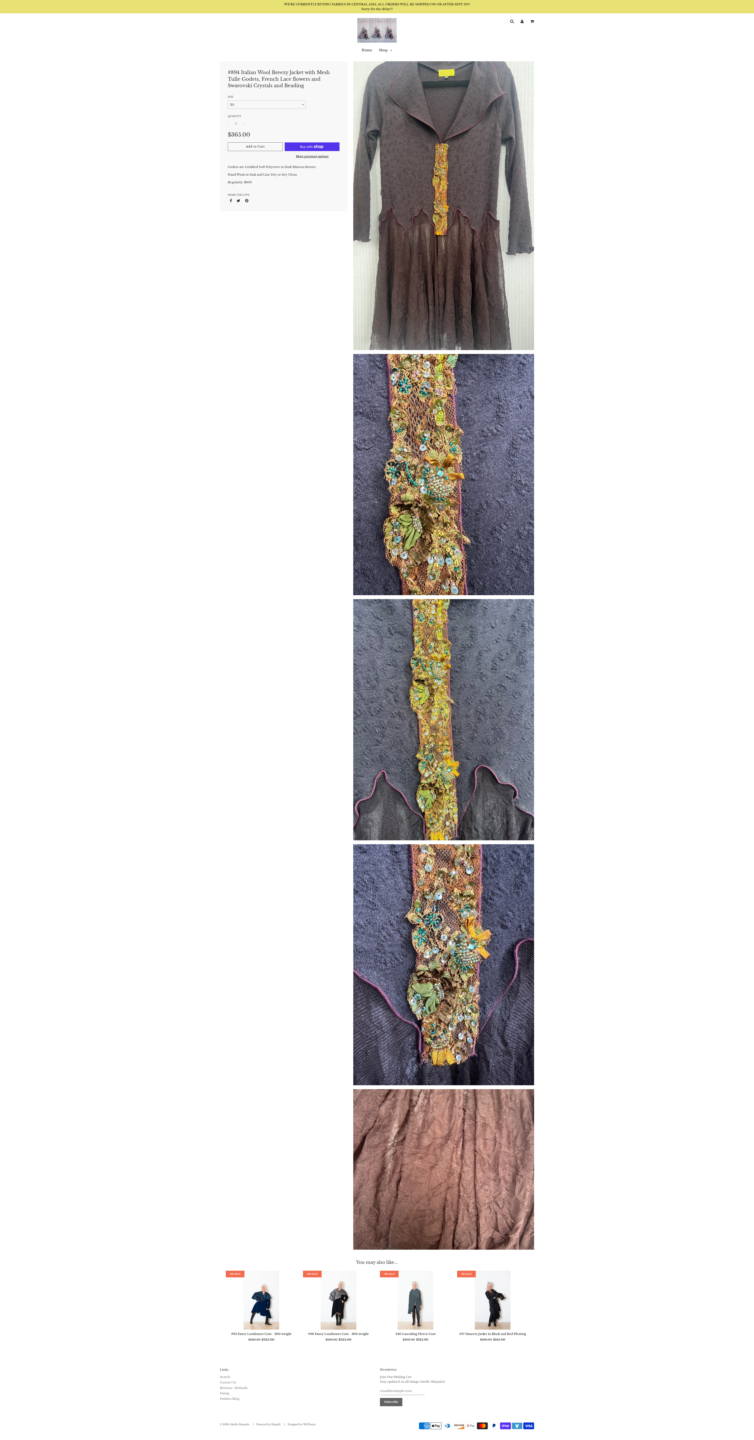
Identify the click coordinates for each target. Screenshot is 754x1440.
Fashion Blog (229, 1399)
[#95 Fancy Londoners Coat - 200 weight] (261, 1300)
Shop (384, 50)
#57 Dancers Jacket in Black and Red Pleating (492, 1334)
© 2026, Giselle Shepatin (234, 1424)
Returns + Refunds (234, 1388)
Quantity (234, 116)
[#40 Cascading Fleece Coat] (415, 1300)
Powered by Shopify (268, 1424)
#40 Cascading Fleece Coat (415, 1334)
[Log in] (522, 21)
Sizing (224, 1393)
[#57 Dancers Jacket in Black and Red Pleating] (492, 1300)
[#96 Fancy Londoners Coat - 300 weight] (338, 1300)
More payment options (312, 156)
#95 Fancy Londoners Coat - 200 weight (261, 1334)
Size (230, 96)
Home (367, 50)
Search (225, 1377)
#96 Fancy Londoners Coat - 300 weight (338, 1334)
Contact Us (228, 1382)
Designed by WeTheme (302, 1424)
